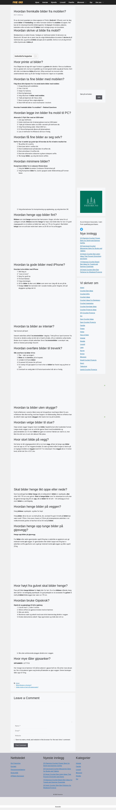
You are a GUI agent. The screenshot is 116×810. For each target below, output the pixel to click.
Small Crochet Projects (88, 360)
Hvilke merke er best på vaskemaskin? (27, 687)
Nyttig (82, 354)
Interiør (45, 2)
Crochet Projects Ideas (88, 310)
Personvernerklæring (18, 770)
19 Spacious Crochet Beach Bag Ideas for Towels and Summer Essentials (89, 264)
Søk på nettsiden (86, 94)
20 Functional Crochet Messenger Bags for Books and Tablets (91, 248)
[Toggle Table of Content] (34, 56)
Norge (82, 351)
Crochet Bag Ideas (86, 291)
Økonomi (80, 2)
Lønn (81, 347)
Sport (82, 363)
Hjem (37, 2)
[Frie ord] (18, 2)
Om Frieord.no (16, 763)
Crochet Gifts (85, 294)
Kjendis (54, 2)
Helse (82, 332)
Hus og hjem (84, 335)
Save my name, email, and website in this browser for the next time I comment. (43, 740)
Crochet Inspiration (86, 303)
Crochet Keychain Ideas (88, 306)
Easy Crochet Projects (88, 322)
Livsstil (62, 2)
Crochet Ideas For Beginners (90, 300)
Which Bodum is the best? (23, 685)
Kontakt (13, 766)
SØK (99, 97)
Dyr (91, 2)
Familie (71, 2)
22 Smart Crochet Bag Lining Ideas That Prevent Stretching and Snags (90, 256)
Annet (17, 683)
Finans (82, 329)
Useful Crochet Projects (88, 369)
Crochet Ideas (85, 297)
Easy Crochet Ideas (87, 319)
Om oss (98, 2)
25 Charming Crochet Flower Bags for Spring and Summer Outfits (90, 240)
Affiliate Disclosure (17, 776)
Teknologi (83, 366)
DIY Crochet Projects (87, 313)
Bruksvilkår (14, 773)
